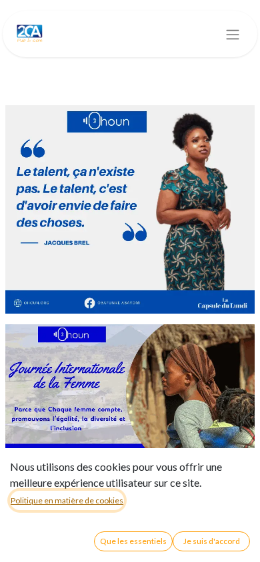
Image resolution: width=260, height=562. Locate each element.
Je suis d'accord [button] (211, 541)
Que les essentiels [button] (133, 541)
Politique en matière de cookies (67, 500)
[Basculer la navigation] (233, 34)
